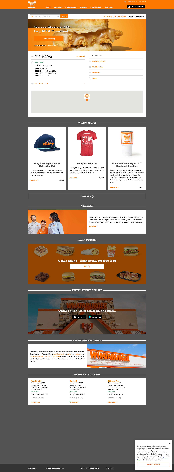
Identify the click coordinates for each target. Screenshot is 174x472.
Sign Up (87, 266)
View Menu (96, 72)
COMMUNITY (95, 7)
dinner (69, 354)
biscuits (47, 356)
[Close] (170, 443)
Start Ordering (137, 7)
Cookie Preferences (153, 464)
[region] (153, 455)
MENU (48, 7)
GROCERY (109, 7)
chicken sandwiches (36, 356)
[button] (87, 98)
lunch (62, 354)
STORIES (83, 7)
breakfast (57, 354)
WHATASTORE (70, 7)
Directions (80, 56)
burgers (78, 354)
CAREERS (58, 7)
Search (64, 16)
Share (94, 78)
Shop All (85, 196)
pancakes (56, 356)
